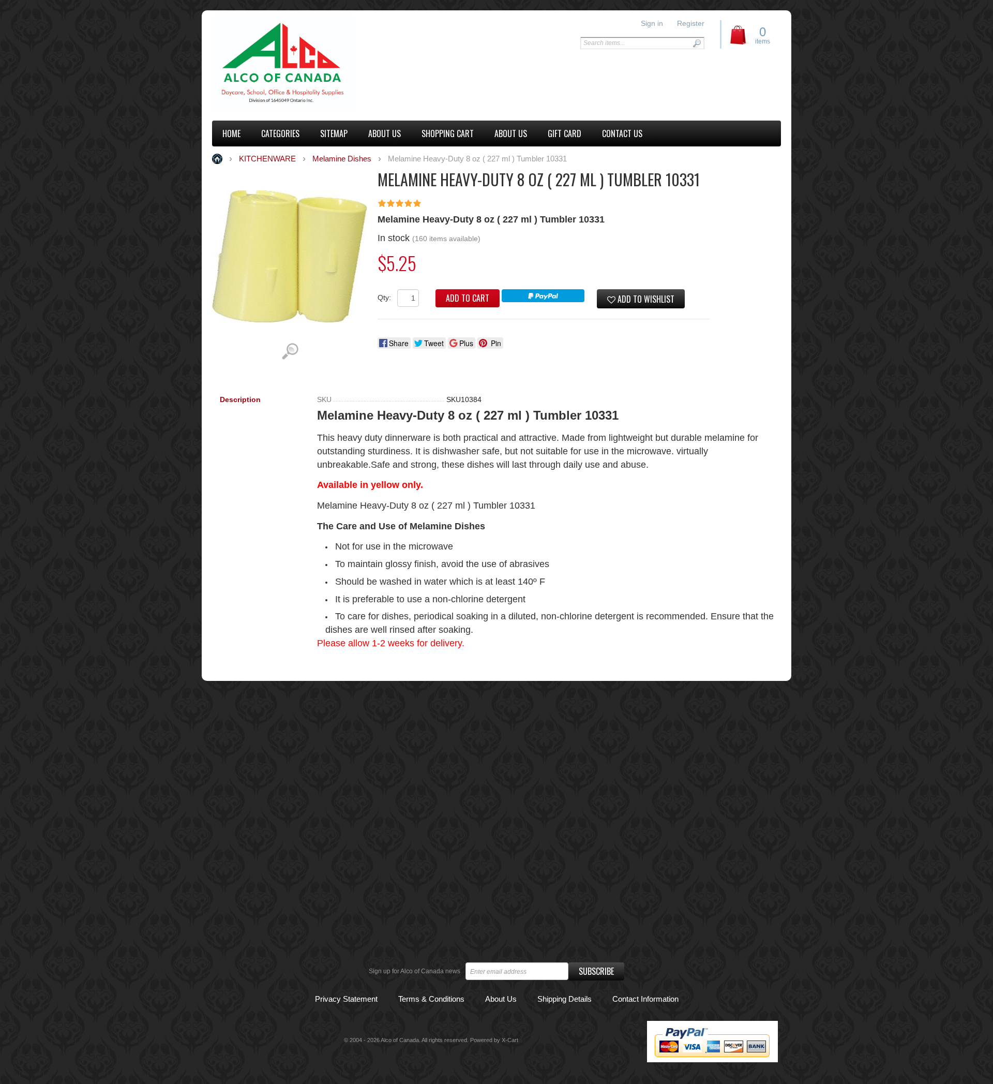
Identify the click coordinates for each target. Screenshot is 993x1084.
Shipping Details (564, 998)
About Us (501, 998)
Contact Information (645, 998)
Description (240, 399)
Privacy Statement (346, 998)
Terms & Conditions (431, 998)
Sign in (652, 23)
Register (690, 23)
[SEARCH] (696, 43)
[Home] (283, 63)
